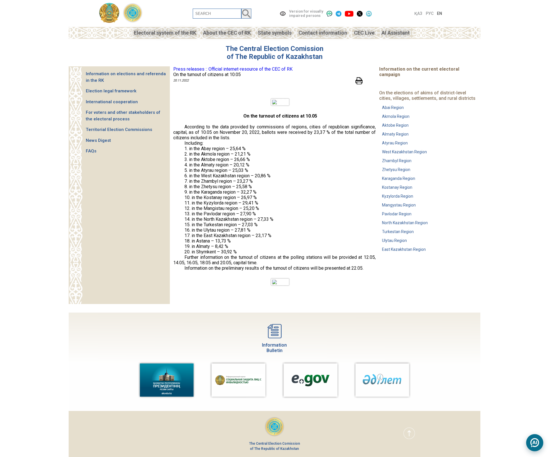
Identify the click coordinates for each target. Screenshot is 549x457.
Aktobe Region (395, 125)
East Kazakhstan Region (404, 249)
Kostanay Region (397, 187)
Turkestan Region (398, 231)
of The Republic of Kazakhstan (275, 57)
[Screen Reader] (329, 13)
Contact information (323, 33)
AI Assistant (395, 33)
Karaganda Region (398, 178)
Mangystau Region (399, 205)
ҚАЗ (418, 13)
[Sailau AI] (369, 13)
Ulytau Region (394, 240)
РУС (429, 13)
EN (439, 13)
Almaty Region (395, 134)
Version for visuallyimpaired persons (306, 13)
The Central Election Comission (274, 49)
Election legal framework (111, 91)
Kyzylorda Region (397, 196)
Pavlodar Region (396, 214)
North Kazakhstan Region (405, 222)
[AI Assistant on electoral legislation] (534, 442)
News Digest (98, 140)
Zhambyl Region (396, 160)
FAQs (91, 151)
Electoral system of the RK (165, 33)
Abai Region (393, 107)
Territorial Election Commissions (119, 129)
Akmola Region (395, 116)
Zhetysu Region (396, 169)
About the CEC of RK (227, 33)
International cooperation (112, 101)
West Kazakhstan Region (404, 152)
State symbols (275, 33)
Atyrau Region (395, 143)
